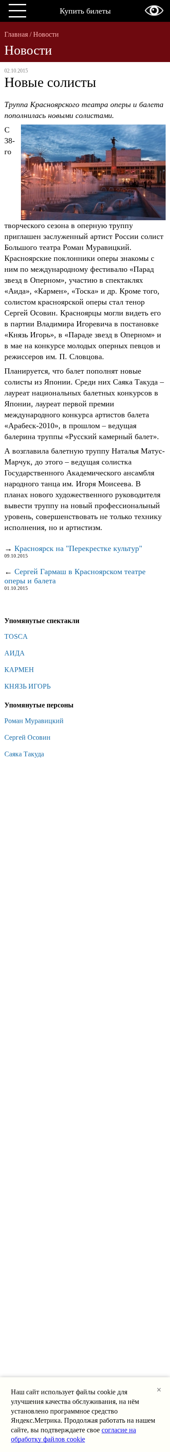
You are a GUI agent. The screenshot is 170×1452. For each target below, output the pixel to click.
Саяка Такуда (24, 754)
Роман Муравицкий (34, 720)
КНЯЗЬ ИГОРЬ (27, 686)
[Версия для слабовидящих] (154, 10)
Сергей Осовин (27, 737)
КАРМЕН (19, 669)
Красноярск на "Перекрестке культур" (78, 548)
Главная (16, 34)
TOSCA (16, 636)
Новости (46, 34)
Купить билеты (85, 11)
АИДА (14, 653)
